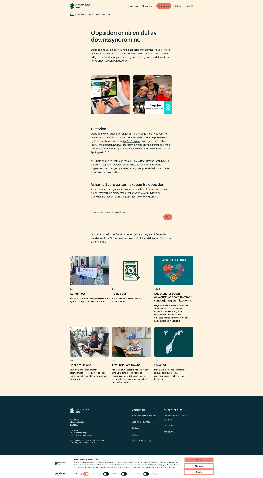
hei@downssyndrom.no (120, 238)
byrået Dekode (131, 141)
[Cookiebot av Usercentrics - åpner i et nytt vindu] (60, 474)
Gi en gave (147, 6)
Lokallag (135, 434)
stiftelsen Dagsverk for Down (119, 144)
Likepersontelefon (77, 422)
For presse (74, 424)
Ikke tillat (199, 472)
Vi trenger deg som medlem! (144, 415)
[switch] (106, 474)
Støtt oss (135, 428)
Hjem (72, 14)
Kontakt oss (74, 419)
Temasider (133, 6)
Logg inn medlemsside (142, 422)
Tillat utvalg (199, 466)
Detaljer (155, 474)
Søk (176, 6)
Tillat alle (199, 460)
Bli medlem (164, 6)
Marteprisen (169, 432)
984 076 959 (91, 443)
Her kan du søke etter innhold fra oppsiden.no (108, 212)
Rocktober (168, 425)
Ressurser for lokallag (141, 440)
